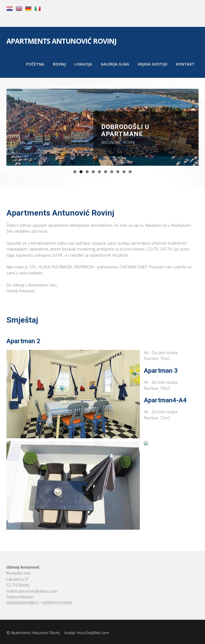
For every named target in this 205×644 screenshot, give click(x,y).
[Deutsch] (28, 8)
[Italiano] (37, 8)
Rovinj (59, 64)
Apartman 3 (161, 370)
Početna (35, 64)
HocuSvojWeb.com (93, 632)
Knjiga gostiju (152, 64)
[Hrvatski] (9, 8)
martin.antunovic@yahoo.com (32, 591)
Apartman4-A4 (165, 400)
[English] (19, 8)
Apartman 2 (23, 341)
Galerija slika (115, 64)
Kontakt (185, 64)
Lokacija (83, 64)
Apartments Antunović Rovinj (61, 42)
